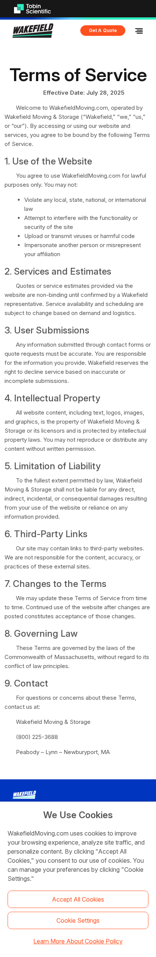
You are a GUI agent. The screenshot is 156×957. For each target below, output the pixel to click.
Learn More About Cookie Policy (78, 941)
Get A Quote (103, 30)
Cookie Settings (78, 920)
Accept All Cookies (78, 899)
